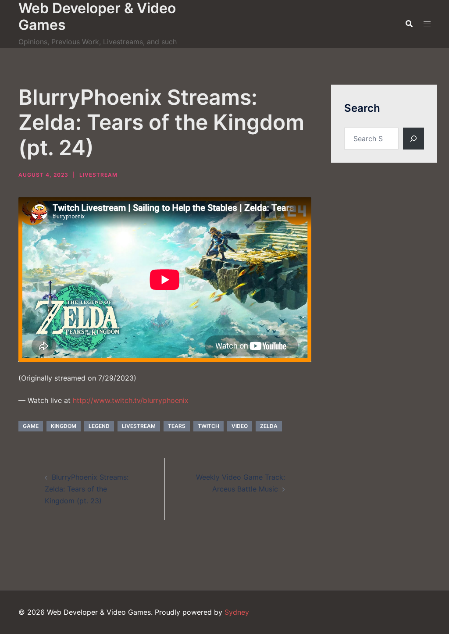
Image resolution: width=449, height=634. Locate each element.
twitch (208, 426)
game (31, 426)
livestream (139, 426)
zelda (269, 426)
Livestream (98, 174)
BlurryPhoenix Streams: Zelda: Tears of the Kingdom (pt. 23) (86, 489)
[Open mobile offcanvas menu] (427, 24)
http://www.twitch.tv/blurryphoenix (131, 400)
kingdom (63, 426)
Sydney (236, 612)
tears (176, 426)
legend (99, 426)
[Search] (413, 139)
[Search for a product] (409, 23)
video (240, 426)
